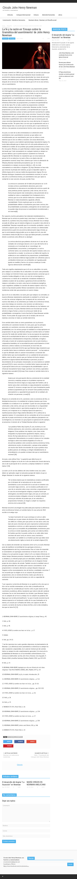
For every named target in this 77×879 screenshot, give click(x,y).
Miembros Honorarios (18, 21)
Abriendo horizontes (48, 16)
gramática (19, 737)
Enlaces (36, 16)
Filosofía (5, 38)
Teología (12, 38)
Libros (60, 16)
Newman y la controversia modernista (11, 756)
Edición (20, 765)
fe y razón (11, 737)
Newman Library (33, 20)
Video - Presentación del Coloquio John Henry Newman (40, 756)
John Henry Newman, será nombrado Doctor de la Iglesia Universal (66, 55)
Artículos (10, 16)
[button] (73, 14)
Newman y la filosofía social (47, 20)
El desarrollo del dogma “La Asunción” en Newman (13, 783)
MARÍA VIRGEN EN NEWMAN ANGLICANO (36, 783)
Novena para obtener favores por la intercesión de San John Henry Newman (67, 65)
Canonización (7, 20)
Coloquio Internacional (23, 16)
